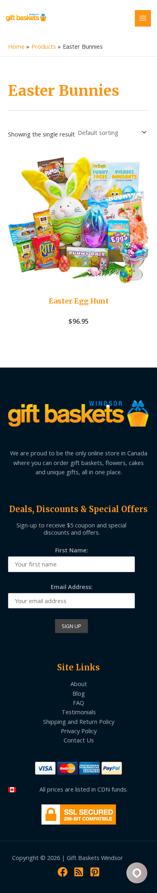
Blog (78, 693)
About (78, 684)
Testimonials (79, 712)
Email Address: (72, 587)
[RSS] (79, 872)
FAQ (78, 703)
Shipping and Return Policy (78, 721)
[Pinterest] (95, 872)
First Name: (71, 550)
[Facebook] (63, 872)
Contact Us (79, 740)
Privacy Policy (79, 731)
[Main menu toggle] (143, 18)
